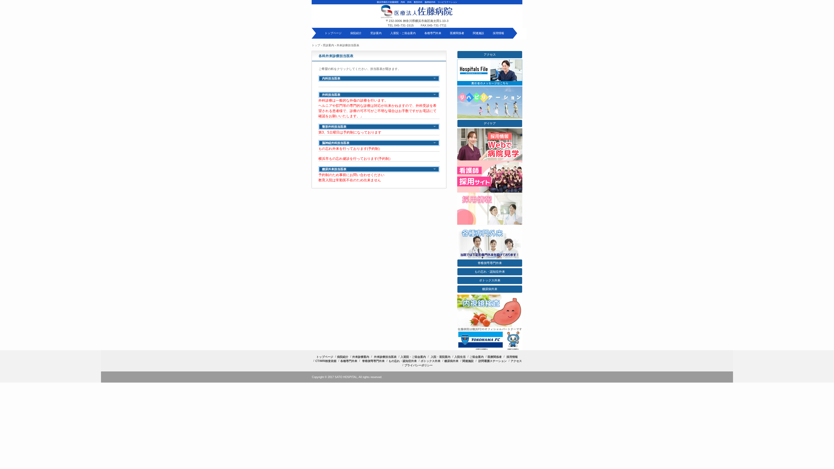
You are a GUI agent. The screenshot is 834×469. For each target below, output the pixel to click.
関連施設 (478, 33)
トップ (316, 45)
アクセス (490, 54)
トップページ (333, 33)
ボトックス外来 (489, 280)
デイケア (490, 123)
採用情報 (498, 33)
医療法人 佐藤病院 (417, 15)
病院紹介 (356, 33)
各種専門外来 (432, 33)
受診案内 (376, 33)
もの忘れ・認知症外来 (490, 271)
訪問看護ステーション (492, 361)
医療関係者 (457, 33)
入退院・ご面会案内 (403, 33)
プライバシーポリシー (418, 365)
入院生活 (460, 356)
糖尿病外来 (489, 289)
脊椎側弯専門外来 (490, 263)
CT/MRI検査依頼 (325, 361)
